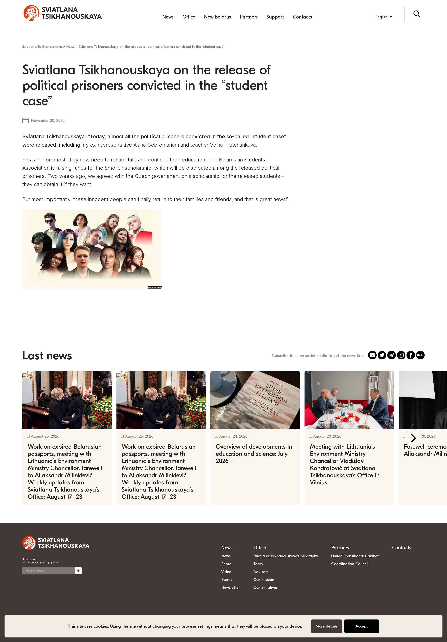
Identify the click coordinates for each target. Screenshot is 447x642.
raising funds (71, 168)
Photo (226, 564)
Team (258, 564)
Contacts (302, 17)
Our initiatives (265, 587)
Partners (249, 17)
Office (188, 17)
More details (327, 626)
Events (226, 579)
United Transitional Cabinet (355, 556)
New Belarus (217, 17)
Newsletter (230, 587)
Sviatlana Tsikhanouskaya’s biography (285, 556)
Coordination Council (349, 564)
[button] (413, 438)
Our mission (263, 579)
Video (226, 571)
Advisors (261, 571)
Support (275, 17)
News (168, 17)
